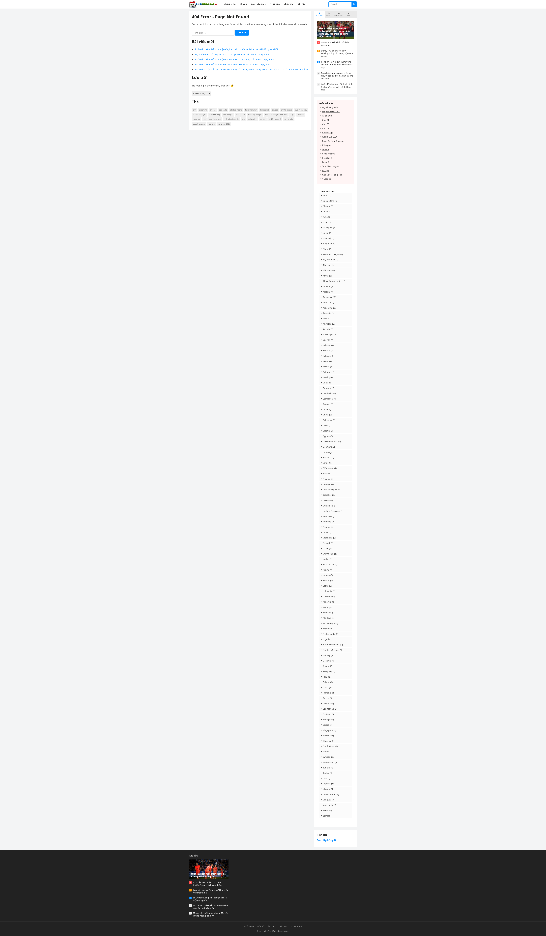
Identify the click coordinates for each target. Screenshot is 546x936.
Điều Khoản (296, 926)
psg (243, 119)
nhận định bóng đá (231, 119)
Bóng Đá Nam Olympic (333, 141)
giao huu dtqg (214, 114)
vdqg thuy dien (199, 124)
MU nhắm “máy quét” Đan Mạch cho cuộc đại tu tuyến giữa (210, 907)
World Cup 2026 (329, 136)
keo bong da (228, 114)
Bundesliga (327, 132)
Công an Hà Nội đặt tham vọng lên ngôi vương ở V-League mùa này (336, 64)
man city (196, 119)
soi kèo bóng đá (275, 119)
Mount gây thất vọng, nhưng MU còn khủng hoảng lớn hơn (210, 914)
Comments (338, 16)
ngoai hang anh (215, 119)
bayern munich (251, 110)
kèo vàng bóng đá (255, 114)
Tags (348, 16)
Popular (319, 16)
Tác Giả (270, 926)
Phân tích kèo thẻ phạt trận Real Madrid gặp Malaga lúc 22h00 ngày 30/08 (235, 59)
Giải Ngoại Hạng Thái (332, 174)
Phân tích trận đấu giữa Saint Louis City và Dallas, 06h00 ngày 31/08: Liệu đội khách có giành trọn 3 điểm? (251, 69)
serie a (262, 119)
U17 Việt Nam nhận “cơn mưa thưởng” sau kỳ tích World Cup (207, 884)
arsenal (213, 110)
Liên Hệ (260, 926)
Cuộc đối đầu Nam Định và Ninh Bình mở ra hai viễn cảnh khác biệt (336, 87)
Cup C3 (325, 124)
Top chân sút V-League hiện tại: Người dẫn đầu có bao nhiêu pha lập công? (337, 76)
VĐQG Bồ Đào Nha (331, 111)
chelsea (275, 110)
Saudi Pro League (330, 166)
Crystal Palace (286, 110)
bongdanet (264, 110)
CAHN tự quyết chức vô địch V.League (335, 44)
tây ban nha (288, 119)
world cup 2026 (224, 124)
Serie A (325, 149)
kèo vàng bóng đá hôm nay (276, 114)
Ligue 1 (325, 162)
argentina (203, 110)
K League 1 (327, 145)
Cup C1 (325, 120)
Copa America (328, 153)
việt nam (211, 124)
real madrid (252, 119)
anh (194, 110)
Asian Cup (327, 115)
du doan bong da (199, 114)
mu (204, 119)
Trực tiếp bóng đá (326, 840)
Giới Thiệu (249, 926)
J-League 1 (327, 157)
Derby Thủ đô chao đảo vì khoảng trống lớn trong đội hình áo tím (337, 53)
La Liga (325, 170)
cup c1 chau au (301, 110)
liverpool (300, 114)
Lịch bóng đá (268, 931)
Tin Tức (193, 855)
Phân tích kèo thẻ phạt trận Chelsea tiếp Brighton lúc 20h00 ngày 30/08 (233, 64)
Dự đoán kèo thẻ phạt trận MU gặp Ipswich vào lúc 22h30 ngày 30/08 (232, 54)
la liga (292, 114)
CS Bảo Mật (282, 926)
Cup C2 (325, 128)
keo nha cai (240, 114)
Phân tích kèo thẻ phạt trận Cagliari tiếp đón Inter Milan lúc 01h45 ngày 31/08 (236, 49)
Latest (328, 16)
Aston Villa (223, 110)
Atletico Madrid (236, 110)
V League (326, 179)
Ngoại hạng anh (330, 107)
